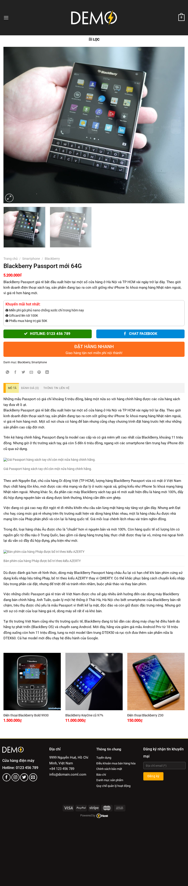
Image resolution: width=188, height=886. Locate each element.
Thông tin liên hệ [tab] (56, 388)
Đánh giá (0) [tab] (30, 388)
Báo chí (101, 774)
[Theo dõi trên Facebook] (7, 777)
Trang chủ (10, 258)
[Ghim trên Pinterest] (39, 372)
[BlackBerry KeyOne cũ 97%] (94, 681)
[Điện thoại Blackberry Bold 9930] (32, 681)
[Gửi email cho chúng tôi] (33, 777)
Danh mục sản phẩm (109, 780)
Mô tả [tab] (12, 388)
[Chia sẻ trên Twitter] (23, 372)
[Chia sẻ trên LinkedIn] (47, 372)
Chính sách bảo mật (109, 769)
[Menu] (6, 17)
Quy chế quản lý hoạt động (113, 786)
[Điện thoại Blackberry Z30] (156, 681)
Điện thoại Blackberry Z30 (145, 715)
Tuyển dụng (103, 757)
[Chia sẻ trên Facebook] (15, 372)
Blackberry (52, 258)
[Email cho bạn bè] (31, 372)
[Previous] (13, 125)
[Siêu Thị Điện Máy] (94, 17)
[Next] (175, 125)
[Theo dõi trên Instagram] (15, 777)
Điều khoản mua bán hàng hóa (115, 763)
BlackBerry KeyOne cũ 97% (84, 715)
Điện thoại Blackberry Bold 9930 (26, 715)
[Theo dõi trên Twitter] (24, 777)
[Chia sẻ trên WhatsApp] (7, 372)
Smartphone (31, 258)
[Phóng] (9, 198)
